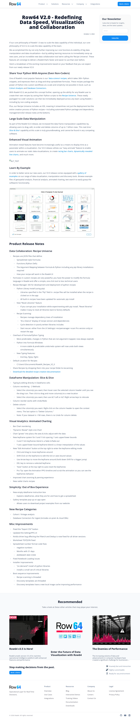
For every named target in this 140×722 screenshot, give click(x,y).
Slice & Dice (14, 130)
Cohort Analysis (16, 88)
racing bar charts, (65, 151)
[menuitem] (43, 4)
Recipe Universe (69, 95)
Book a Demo (124, 4)
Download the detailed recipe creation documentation (36, 371)
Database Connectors (36, 88)
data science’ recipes (58, 78)
